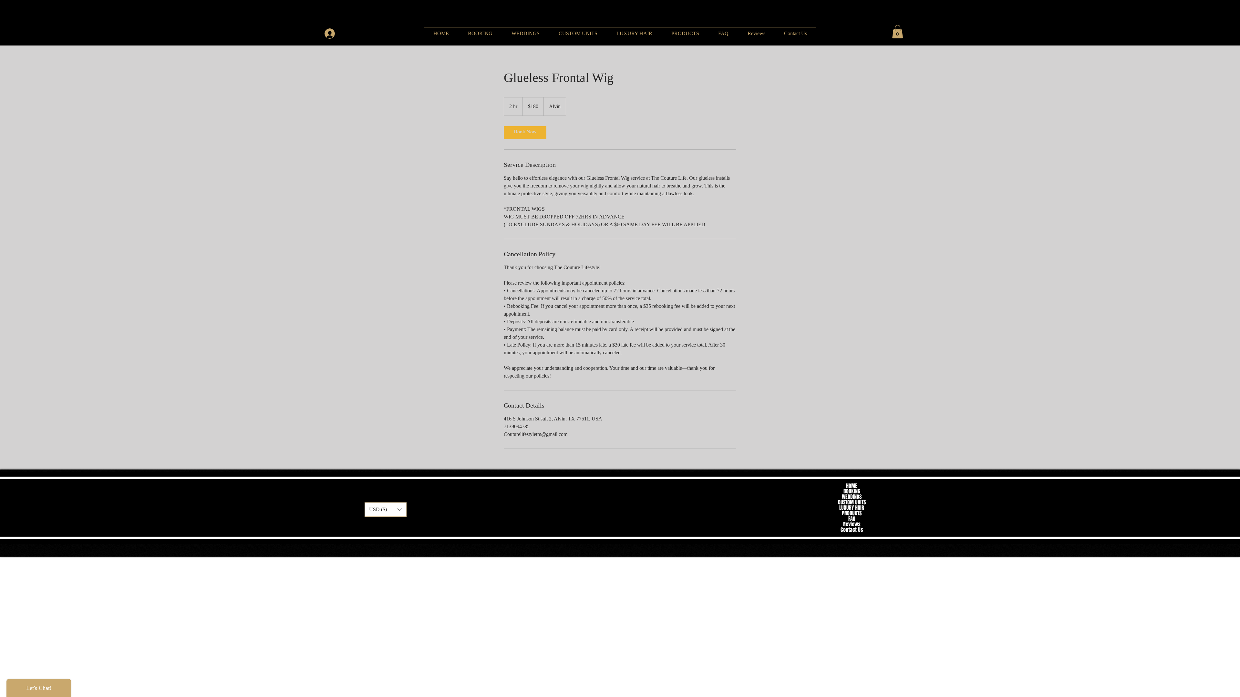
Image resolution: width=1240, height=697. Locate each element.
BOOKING (851, 491)
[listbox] (386, 509)
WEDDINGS (852, 497)
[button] (897, 31)
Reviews (852, 524)
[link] (525, 132)
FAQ (851, 518)
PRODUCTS (852, 513)
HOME (851, 486)
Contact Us (852, 529)
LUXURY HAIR (851, 507)
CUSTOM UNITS (852, 502)
